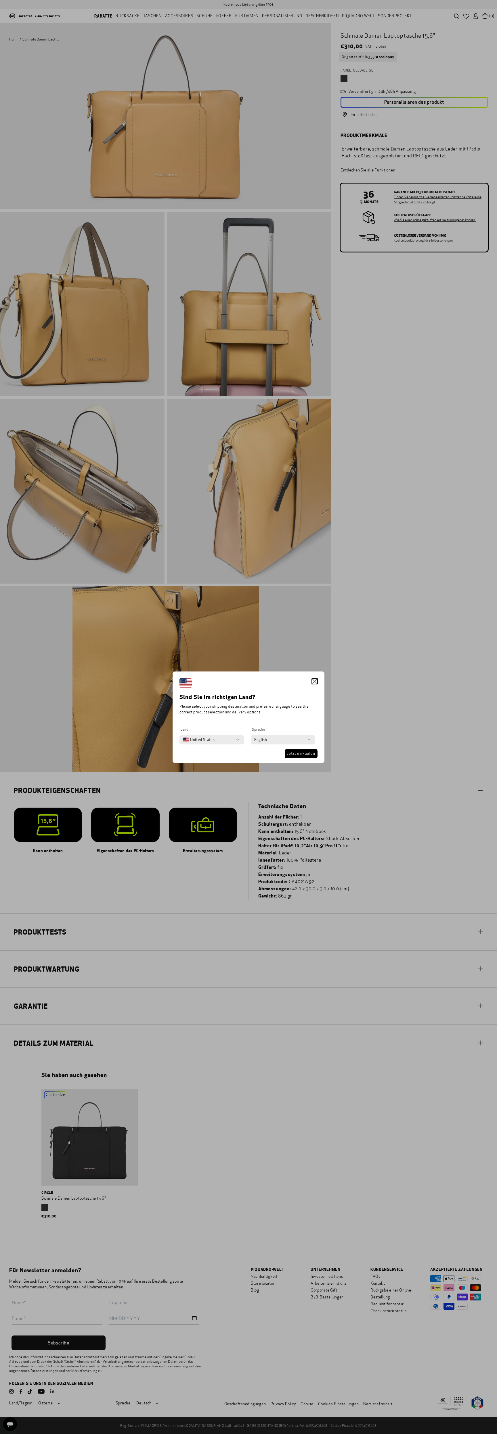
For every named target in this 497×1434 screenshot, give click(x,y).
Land (184, 729)
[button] (315, 681)
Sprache (258, 729)
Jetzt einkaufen (301, 753)
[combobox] (199, 740)
